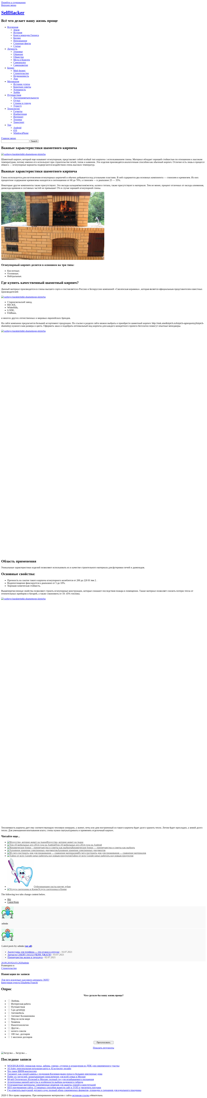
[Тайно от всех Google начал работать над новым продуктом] (39, 855)
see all (28, 946)
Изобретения (20, 114)
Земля (16, 30)
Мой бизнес (19, 70)
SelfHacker (12, 12)
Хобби (16, 92)
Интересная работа (21, 1004)
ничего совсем (18, 1031)
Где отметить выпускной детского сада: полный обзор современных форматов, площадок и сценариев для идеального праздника (74, 1090)
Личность (12, 49)
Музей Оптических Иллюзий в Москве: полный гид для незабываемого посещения (50, 1079)
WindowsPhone (20, 133)
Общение (18, 54)
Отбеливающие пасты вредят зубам (52, 886)
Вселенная (12, 27)
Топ (9, 125)
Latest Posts (13, 902)
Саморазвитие (20, 65)
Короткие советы (22, 87)
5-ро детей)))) (18, 1010)
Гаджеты (17, 111)
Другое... (15, 1028)
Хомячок (15, 1022)
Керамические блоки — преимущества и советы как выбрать (103, 847)
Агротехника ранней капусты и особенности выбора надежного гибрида (45, 1082)
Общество (18, 57)
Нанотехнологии (20, 1025)
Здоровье (18, 51)
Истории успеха (21, 84)
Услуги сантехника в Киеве (52, 889)
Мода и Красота (21, 59)
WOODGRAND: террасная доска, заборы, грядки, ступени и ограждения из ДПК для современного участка (63, 1065)
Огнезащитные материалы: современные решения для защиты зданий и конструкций (51, 1085)
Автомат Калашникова (23, 1016)
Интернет (18, 117)
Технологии (13, 108)
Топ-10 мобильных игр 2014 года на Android (79, 845)
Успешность (19, 89)
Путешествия (14, 95)
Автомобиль (17, 1013)
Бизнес (10, 68)
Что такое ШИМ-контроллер (22, 1071)
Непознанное (20, 40)
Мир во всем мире (20, 1019)
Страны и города (22, 103)
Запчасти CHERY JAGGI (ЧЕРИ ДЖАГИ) (29, 954)
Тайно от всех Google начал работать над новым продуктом (102, 855)
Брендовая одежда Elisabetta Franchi (19, 982)
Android (17, 127)
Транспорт (18, 122)
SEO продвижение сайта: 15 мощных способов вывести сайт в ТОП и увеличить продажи (54, 1087)
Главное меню (8, 138)
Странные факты (22, 43)
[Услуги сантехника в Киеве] (22, 889)
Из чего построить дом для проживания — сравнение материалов (112, 853)
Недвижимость (21, 76)
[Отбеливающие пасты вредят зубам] (20, 886)
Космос (17, 38)
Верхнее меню (8, 5)
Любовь (15, 1001)
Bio (9, 899)
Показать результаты (103, 1048)
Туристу (17, 106)
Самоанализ (19, 62)
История (17, 32)
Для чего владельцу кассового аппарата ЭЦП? (25, 980)
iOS (15, 130)
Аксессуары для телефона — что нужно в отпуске (33, 952)
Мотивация (13, 81)
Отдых (16, 100)
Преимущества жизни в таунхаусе (25, 957)
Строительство (21, 73)
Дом (15, 78)
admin (26, 963)
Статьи (17, 46)
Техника (17, 119)
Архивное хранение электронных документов (81, 850)
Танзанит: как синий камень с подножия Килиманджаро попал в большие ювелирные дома (54, 1074)
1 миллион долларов (21, 1037)
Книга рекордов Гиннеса (26, 35)
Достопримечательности (26, 97)
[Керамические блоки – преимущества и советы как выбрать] (39, 847)
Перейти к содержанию (13, 2)
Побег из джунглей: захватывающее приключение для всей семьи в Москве (46, 1076)
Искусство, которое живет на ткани (65, 842)
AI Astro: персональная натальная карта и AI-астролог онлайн (39, 1068)
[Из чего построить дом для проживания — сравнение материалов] (42, 853)
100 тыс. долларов (20, 1034)
